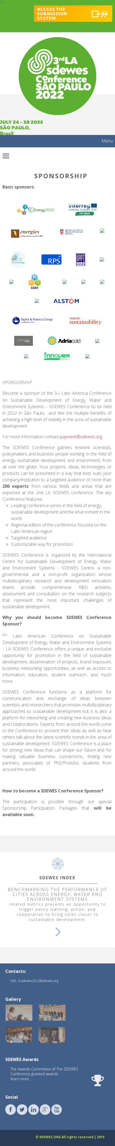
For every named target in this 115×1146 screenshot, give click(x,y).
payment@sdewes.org (81, 437)
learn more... (20, 1078)
